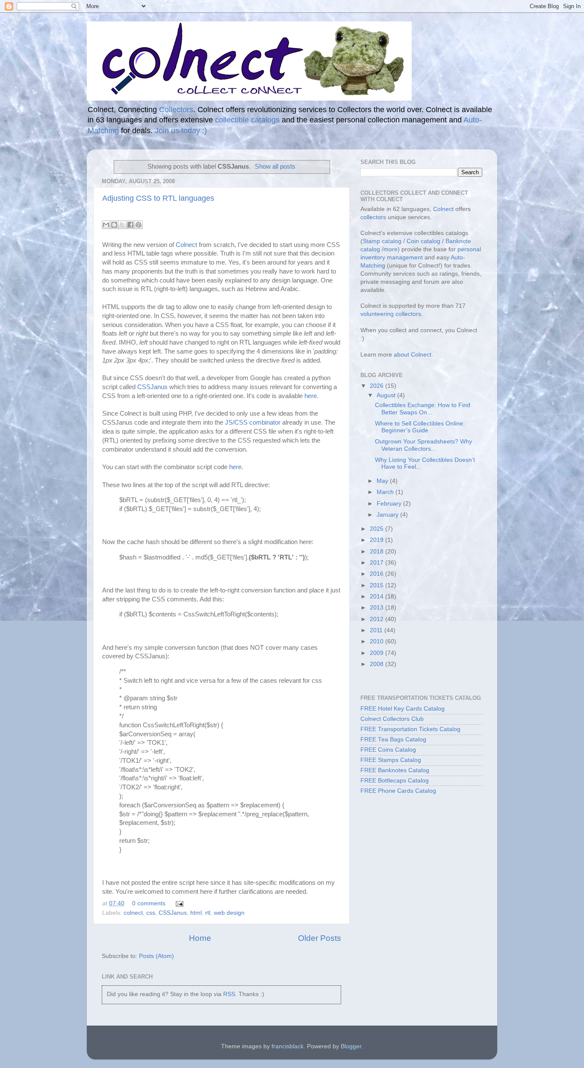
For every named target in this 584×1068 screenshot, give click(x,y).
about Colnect (412, 354)
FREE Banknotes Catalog (394, 770)
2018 (377, 551)
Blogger (351, 1046)
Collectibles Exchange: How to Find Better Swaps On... (422, 408)
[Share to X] (122, 224)
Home (200, 938)
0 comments (148, 903)
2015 (377, 585)
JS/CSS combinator (252, 422)
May (383, 481)
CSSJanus (152, 387)
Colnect (186, 244)
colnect (133, 913)
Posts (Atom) (156, 956)
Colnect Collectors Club (392, 719)
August (387, 395)
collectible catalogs (247, 120)
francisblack (287, 1046)
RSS (229, 994)
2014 (377, 596)
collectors (373, 217)
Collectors (176, 109)
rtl (207, 913)
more (390, 249)
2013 (377, 607)
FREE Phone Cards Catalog (398, 791)
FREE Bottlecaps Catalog (394, 780)
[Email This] (106, 224)
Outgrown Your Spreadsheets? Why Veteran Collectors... (423, 445)
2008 (377, 664)
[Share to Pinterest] (138, 224)
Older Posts (319, 938)
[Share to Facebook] (130, 224)
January (388, 515)
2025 (377, 529)
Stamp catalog (382, 241)
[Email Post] (178, 903)
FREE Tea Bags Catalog (393, 739)
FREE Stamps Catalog (390, 760)
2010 (377, 641)
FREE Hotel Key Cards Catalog (402, 708)
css (150, 913)
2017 (377, 562)
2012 (377, 619)
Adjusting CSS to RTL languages (158, 198)
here (310, 396)
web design (229, 913)
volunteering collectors (390, 314)
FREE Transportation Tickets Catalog (410, 729)
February (390, 503)
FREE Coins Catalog (388, 750)
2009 (377, 653)
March (386, 492)
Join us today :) (181, 130)
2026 (377, 386)
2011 (377, 630)
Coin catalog (423, 241)
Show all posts (275, 166)
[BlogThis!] (114, 224)
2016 (377, 574)
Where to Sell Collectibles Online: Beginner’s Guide (420, 427)
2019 (377, 540)
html (196, 913)
